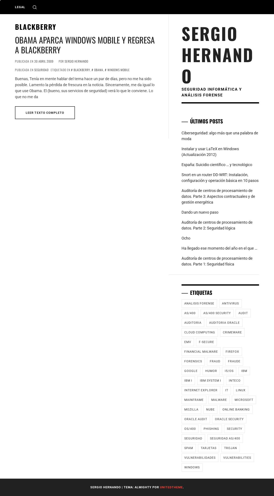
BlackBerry (82, 69)
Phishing (211, 428)
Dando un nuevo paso (200, 212)
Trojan (230, 448)
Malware (219, 400)
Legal (20, 7)
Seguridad (41, 69)
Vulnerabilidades (200, 457)
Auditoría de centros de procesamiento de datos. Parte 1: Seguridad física (217, 261)
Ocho (186, 238)
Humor (211, 371)
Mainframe (194, 400)
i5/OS (229, 371)
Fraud (215, 361)
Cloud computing (199, 332)
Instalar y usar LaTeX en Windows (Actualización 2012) (210, 152)
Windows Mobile (118, 69)
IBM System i (210, 380)
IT (226, 390)
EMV (187, 342)
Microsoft (244, 400)
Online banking (236, 409)
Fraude (234, 361)
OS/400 (190, 428)
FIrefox (232, 351)
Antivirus (230, 303)
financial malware (201, 351)
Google (191, 371)
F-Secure (206, 342)
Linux (241, 390)
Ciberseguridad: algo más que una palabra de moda (220, 136)
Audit (243, 313)
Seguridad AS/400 (225, 438)
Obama (98, 69)
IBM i (188, 380)
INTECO (235, 380)
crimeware (232, 332)
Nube (210, 409)
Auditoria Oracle (224, 322)
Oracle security (229, 419)
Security (234, 428)
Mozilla (191, 409)
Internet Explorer (200, 390)
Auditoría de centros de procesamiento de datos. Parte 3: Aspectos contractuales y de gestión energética (218, 196)
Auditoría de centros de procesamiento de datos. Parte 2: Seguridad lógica (217, 225)
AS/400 (190, 313)
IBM (244, 371)
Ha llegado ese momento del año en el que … (219, 248)
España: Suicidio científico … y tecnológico (217, 164)
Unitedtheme (171, 487)
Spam (188, 448)
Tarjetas (208, 448)
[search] (35, 7)
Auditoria (192, 322)
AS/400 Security (217, 313)
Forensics (193, 361)
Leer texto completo (45, 112)
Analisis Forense (199, 303)
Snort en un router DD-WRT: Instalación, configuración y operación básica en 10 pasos (220, 177)
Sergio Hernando (76, 61)
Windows (192, 467)
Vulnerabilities (237, 457)
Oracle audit (195, 419)
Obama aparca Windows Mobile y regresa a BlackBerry (85, 45)
